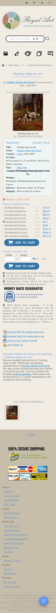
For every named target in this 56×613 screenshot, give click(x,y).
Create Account (11, 586)
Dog (25, 167)
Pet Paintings (10, 573)
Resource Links (11, 547)
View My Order (11, 526)
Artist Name (13, 65)
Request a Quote (12, 560)
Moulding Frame (12, 513)
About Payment (11, 496)
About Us (8, 491)
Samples (8, 569)
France (20, 154)
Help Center (10, 504)
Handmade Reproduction (16, 539)
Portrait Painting (12, 530)
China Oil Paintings (13, 543)
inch (37, 258)
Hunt (19, 167)
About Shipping (11, 500)
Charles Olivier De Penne (39, 65)
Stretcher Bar (10, 517)
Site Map (8, 552)
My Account (10, 582)
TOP (30, 435)
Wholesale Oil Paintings (15, 534)
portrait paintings (22, 374)
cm (44, 258)
